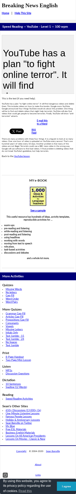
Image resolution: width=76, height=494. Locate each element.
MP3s (9, 370)
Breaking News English (30, 5)
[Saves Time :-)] (38, 196)
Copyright (21, 451)
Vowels (10, 326)
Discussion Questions (17, 374)
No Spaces (11, 342)
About (38, 464)
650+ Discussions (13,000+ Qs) (23, 410)
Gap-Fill (10, 295)
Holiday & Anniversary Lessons (23, 420)
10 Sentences (13, 384)
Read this (25, 491)
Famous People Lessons (19, 416)
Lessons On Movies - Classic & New (25, 439)
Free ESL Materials (16, 429)
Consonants (12, 323)
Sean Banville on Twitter (19, 423)
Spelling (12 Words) (16, 387)
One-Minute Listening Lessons (23, 413)
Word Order (12, 299)
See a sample (38, 210)
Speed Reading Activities (19, 399)
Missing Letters (14, 329)
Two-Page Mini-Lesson (18, 360)
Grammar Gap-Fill (15, 313)
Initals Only (12, 332)
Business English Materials (20, 433)
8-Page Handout (15, 357)
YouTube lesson (22, 156)
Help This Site (23, 13)
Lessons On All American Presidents (26, 436)
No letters (11, 292)
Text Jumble (12, 345)
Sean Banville (53, 451)
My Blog (10, 426)
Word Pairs (12, 302)
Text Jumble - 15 (15, 336)
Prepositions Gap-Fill (17, 320)
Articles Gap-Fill (14, 317)
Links (38, 475)
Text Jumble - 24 (15, 339)
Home (5, 13)
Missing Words (14, 289)
